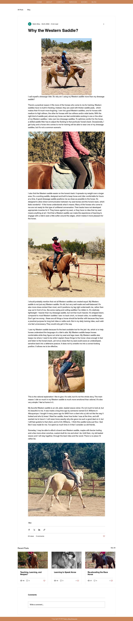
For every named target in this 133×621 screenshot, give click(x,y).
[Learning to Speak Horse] (67, 560)
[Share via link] (44, 530)
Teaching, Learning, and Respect (31, 573)
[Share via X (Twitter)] (34, 530)
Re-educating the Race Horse (98, 573)
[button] (50, 2)
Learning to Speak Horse (65, 572)
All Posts (20, 9)
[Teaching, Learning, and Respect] (33, 560)
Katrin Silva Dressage (70, 619)
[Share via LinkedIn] (39, 530)
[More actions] (103, 24)
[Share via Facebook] (29, 530)
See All (113, 548)
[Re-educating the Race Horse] (100, 560)
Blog (28, 9)
